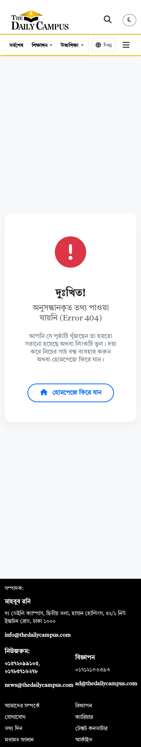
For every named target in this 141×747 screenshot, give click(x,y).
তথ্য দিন (13, 728)
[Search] (107, 20)
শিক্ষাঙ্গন (40, 45)
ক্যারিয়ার (84, 717)
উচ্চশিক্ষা (70, 45)
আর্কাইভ (83, 740)
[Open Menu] (126, 45)
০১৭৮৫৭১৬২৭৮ (21, 671)
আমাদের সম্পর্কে (22, 706)
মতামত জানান (19, 740)
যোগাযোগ (15, 717)
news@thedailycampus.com (39, 685)
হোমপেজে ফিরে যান (76, 393)
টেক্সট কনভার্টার (91, 728)
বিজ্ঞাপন (83, 706)
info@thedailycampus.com (38, 635)
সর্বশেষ (16, 45)
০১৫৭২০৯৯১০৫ (21, 663)
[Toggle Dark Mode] (130, 20)
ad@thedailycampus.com (106, 683)
